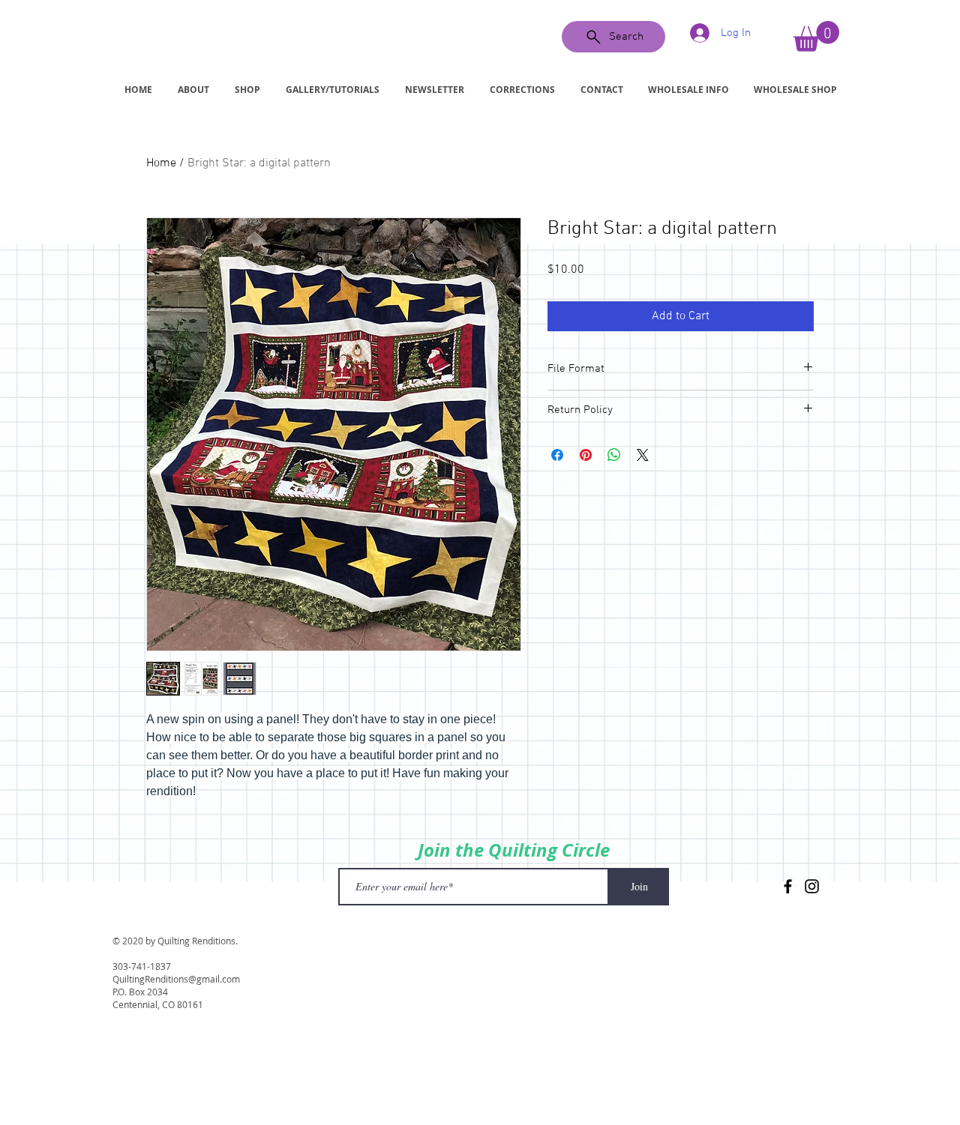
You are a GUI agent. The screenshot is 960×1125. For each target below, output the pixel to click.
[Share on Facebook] (557, 455)
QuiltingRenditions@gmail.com (176, 979)
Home (161, 163)
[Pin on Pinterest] (586, 455)
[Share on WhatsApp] (614, 455)
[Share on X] (643, 455)
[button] (816, 36)
